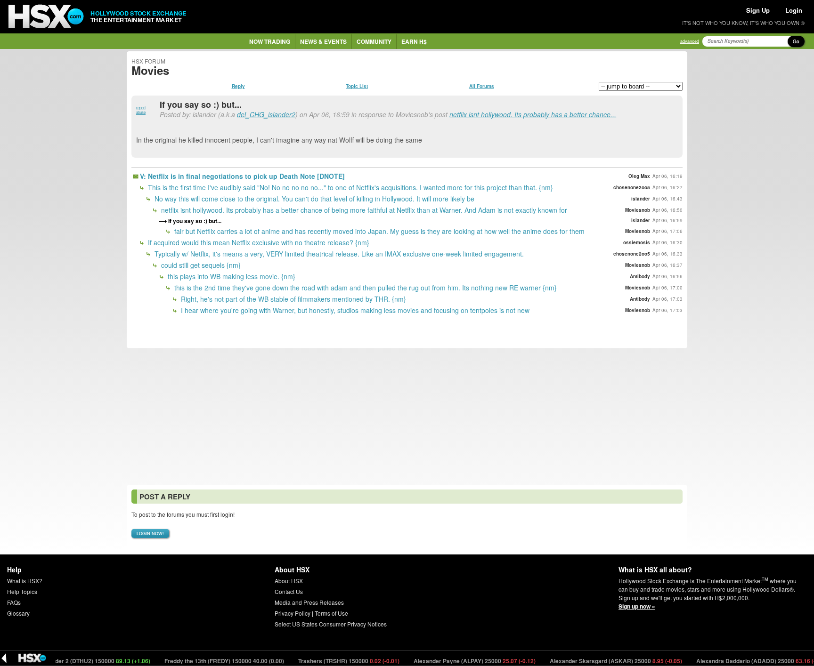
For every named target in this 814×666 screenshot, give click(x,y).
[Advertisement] (407, 416)
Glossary (18, 613)
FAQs (14, 602)
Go (796, 41)
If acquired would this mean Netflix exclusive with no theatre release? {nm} (257, 242)
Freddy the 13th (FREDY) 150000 (212, 661)
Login (793, 10)
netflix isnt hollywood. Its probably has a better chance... (532, 114)
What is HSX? (24, 581)
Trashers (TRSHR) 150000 (337, 661)
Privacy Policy (292, 613)
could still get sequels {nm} (200, 265)
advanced (689, 41)
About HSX (289, 581)
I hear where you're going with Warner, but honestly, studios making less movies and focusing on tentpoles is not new (354, 310)
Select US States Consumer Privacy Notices (331, 624)
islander (640, 198)
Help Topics (22, 591)
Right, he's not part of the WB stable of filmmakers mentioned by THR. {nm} (292, 299)
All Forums (481, 86)
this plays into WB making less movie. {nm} (230, 276)
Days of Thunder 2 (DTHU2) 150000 (73, 661)
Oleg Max (639, 176)
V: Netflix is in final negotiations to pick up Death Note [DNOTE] (242, 176)
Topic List (357, 86)
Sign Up (758, 10)
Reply (238, 86)
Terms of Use (331, 613)
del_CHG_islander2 (266, 114)
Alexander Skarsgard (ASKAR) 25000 (604, 661)
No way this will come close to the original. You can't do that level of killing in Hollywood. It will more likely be (313, 198)
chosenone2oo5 (631, 187)
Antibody (640, 276)
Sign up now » (637, 606)
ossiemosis (636, 242)
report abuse (141, 110)
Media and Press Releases (309, 602)
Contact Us (289, 591)
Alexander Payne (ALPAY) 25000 (463, 661)
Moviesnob (637, 210)
